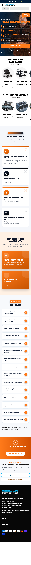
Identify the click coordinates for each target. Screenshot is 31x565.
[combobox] (15, 8)
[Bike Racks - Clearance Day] (22, 73)
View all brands (15, 97)
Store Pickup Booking (16, 479)
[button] (28, 5)
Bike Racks (22, 82)
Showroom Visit (16, 475)
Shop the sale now (15, 45)
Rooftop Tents (8, 83)
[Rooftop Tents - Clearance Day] (8, 73)
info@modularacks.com (20, 429)
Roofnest (7, 114)
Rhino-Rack (21, 114)
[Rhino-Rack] (22, 106)
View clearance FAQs (15, 50)
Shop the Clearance (15, 453)
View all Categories (15, 64)
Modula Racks (7, 537)
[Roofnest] (8, 106)
